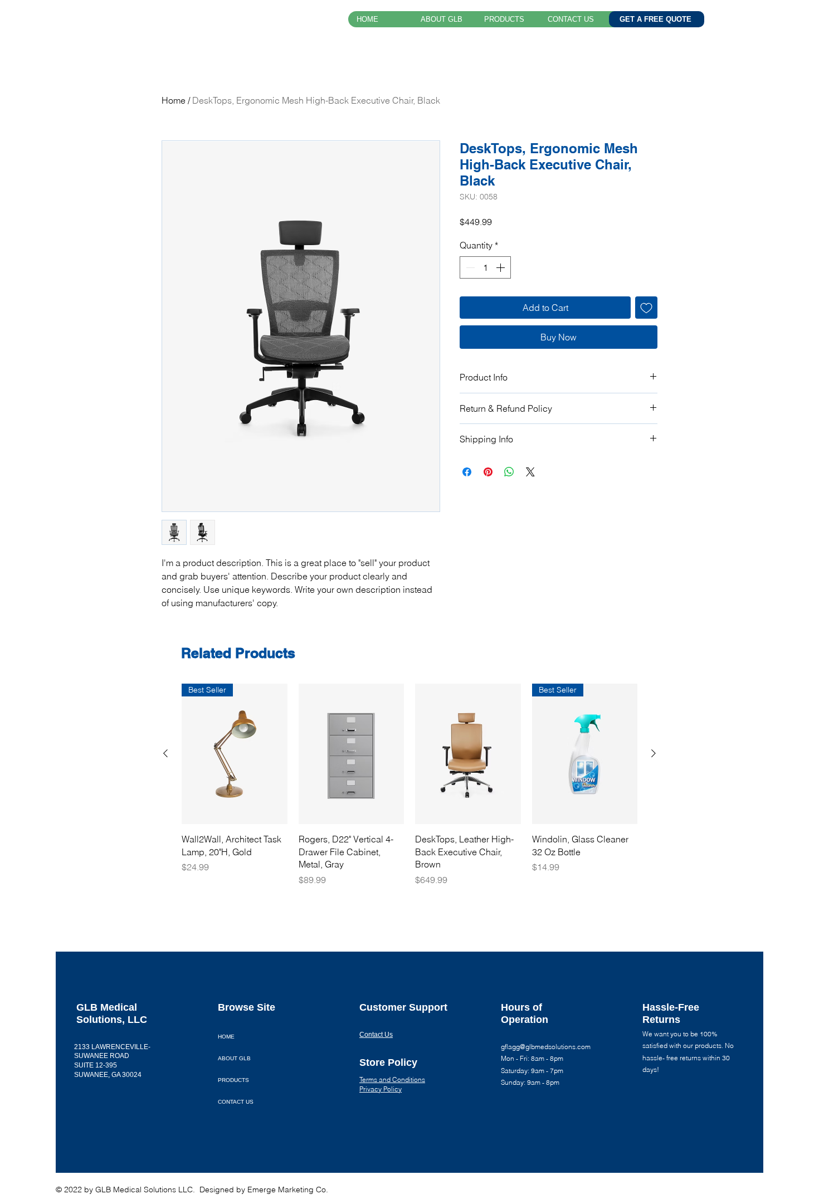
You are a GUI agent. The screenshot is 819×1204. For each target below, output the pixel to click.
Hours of (523, 1007)
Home (174, 100)
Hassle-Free (670, 1007)
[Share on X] (530, 472)
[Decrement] (469, 267)
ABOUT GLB (234, 1058)
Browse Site (246, 1007)
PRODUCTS (233, 1080)
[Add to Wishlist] (646, 307)
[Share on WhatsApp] (509, 472)
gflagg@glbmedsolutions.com (546, 1046)
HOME (226, 1037)
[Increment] (501, 267)
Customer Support (403, 1007)
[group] (409, 785)
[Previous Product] (165, 753)
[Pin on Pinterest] (488, 472)
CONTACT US (236, 1102)
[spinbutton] (485, 267)
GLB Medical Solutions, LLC (166, 21)
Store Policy (388, 1062)
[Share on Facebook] (467, 472)
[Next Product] (653, 753)
